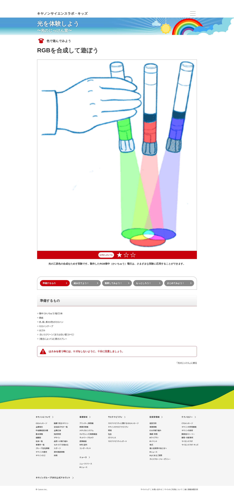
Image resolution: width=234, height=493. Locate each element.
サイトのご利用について (173, 489)
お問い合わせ (157, 489)
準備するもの (49, 283)
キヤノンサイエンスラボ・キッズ (62, 13)
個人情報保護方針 (191, 489)
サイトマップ (145, 489)
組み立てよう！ (81, 283)
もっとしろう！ (143, 283)
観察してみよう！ (113, 283)
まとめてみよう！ (175, 283)
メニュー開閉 (193, 13)
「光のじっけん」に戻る (187, 362)
